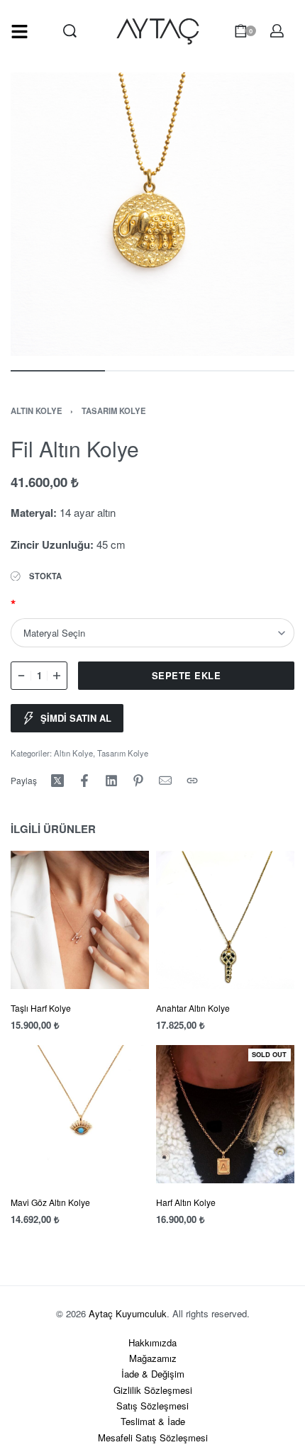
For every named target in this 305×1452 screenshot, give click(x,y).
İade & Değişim (152, 1373)
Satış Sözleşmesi (152, 1405)
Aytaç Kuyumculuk (128, 1313)
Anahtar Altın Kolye (193, 1008)
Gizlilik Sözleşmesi (152, 1390)
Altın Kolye (36, 410)
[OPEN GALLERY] (152, 214)
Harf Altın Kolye (186, 1203)
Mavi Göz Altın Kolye (50, 1203)
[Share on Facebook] (84, 780)
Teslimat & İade (153, 1421)
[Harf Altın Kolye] (225, 1115)
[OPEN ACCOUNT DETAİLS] (277, 30)
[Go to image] (58, 371)
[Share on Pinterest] (138, 780)
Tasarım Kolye (114, 410)
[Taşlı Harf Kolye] (80, 920)
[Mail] (165, 780)
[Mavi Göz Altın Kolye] (80, 1115)
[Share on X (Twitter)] (57, 780)
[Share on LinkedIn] (111, 780)
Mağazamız (153, 1358)
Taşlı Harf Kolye (41, 1008)
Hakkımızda (152, 1342)
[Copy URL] (192, 780)
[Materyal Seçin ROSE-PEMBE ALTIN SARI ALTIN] (152, 632)
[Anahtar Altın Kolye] (225, 920)
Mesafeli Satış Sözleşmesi (153, 1437)
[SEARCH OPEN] (69, 30)
